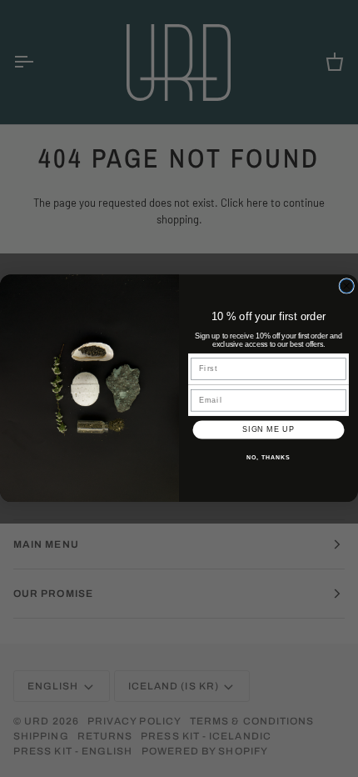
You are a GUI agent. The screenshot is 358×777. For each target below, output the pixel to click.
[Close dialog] (347, 286)
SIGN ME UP (268, 430)
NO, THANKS (268, 457)
